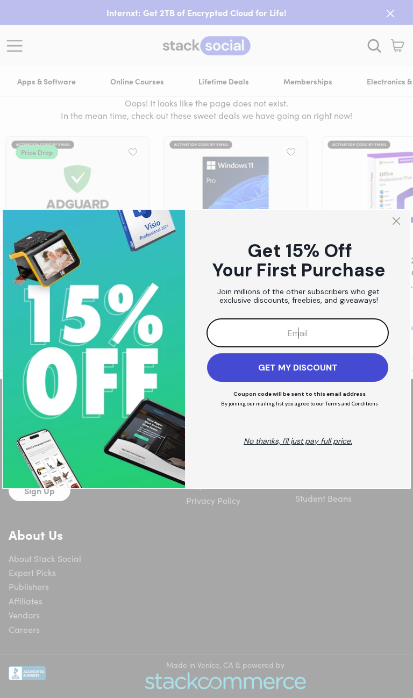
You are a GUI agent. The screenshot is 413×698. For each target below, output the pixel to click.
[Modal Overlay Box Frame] (206, 349)
